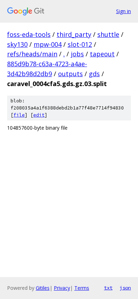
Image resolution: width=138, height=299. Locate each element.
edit (39, 115)
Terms (81, 287)
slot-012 (80, 44)
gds (94, 73)
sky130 (17, 44)
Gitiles (43, 287)
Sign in (123, 11)
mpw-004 (48, 44)
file (19, 115)
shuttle (108, 34)
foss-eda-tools (29, 34)
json (125, 287)
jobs (77, 54)
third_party (74, 34)
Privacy (62, 287)
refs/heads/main (32, 54)
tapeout (102, 54)
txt (108, 287)
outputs (70, 73)
